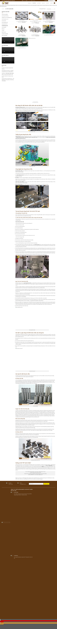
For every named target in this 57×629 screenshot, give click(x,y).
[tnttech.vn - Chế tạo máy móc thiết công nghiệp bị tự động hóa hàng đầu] (7, 3)
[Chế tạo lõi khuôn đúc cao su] (21, 42)
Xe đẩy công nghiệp (5, 33)
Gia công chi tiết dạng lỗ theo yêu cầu (21, 21)
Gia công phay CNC (5, 22)
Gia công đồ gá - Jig (5, 19)
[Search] (54, 3)
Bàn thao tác (4, 32)
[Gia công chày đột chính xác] (35, 29)
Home (3, 8)
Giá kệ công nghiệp (5, 14)
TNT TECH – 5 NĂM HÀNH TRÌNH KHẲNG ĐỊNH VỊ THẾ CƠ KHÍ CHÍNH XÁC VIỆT (8, 74)
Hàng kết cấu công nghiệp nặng (7, 17)
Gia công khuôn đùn (35, 102)
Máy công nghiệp (4, 35)
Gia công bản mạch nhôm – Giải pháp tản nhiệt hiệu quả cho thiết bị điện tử (7, 71)
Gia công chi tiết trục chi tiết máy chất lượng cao (35, 21)
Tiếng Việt (51, 0)
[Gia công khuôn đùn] (35, 69)
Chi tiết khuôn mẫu (5, 25)
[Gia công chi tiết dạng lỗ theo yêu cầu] (21, 15)
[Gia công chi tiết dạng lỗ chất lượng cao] (49, 15)
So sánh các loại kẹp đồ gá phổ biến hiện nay (7, 68)
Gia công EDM (4, 27)
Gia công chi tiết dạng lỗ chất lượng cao (48, 21)
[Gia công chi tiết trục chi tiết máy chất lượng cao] (35, 15)
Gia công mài (4, 20)
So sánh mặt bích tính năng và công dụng (7, 76)
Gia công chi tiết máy (5, 15)
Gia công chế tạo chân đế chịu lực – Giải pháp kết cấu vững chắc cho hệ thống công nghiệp (8, 79)
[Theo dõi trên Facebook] (44, 0)
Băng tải (3, 28)
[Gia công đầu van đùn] (21, 29)
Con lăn (3, 30)
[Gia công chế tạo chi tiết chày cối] (49, 29)
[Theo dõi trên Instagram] (45, 0)
